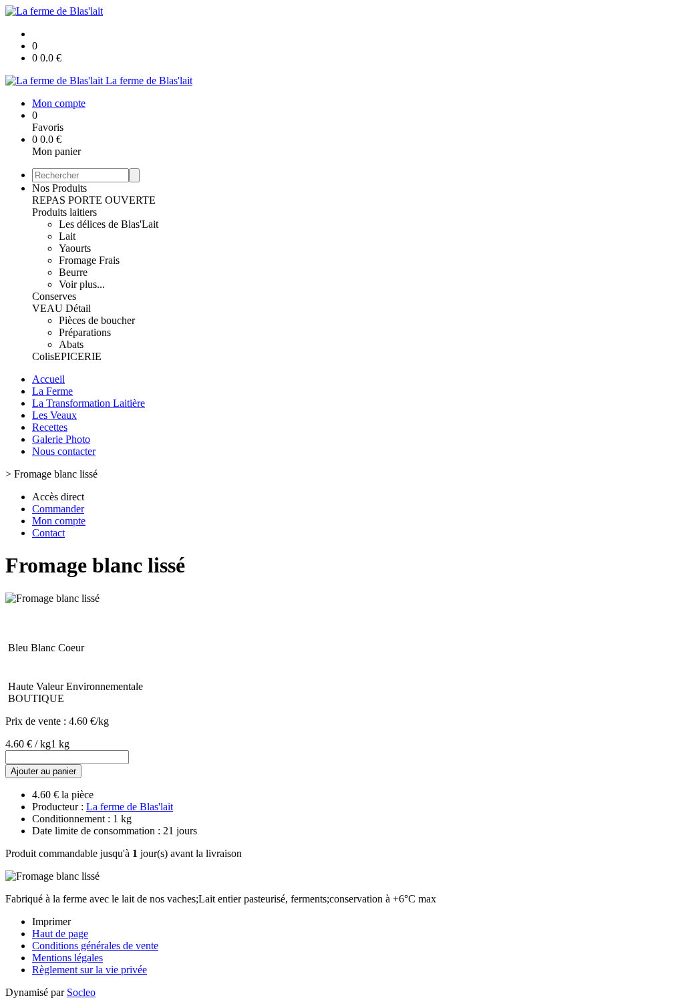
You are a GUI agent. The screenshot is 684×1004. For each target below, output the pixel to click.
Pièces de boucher (97, 320)
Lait (67, 236)
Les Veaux (54, 415)
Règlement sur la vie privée (89, 969)
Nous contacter (64, 451)
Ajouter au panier (43, 771)
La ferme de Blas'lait (129, 806)
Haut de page (60, 933)
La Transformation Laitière (88, 403)
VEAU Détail (61, 308)
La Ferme (52, 391)
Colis (43, 356)
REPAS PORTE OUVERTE (94, 200)
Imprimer (51, 921)
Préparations (85, 332)
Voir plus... (82, 284)
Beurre (73, 272)
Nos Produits (59, 188)
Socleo (81, 992)
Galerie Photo (61, 439)
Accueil (48, 379)
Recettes (49, 427)
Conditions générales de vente (95, 945)
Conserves (54, 296)
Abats (71, 344)
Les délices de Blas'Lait (108, 224)
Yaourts (75, 248)
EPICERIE (78, 356)
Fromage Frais (89, 260)
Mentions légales (67, 957)
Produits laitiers (64, 212)
